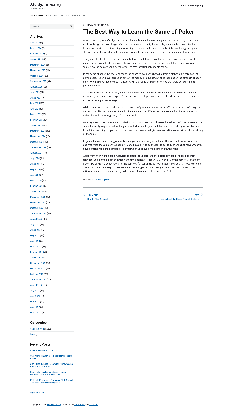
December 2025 (38, 64)
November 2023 (37, 202)
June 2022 (35, 296)
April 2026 (35, 42)
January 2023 (36, 257)
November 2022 (37, 268)
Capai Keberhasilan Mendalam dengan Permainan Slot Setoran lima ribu (48, 373)
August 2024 (36, 153)
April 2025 (35, 109)
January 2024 (36, 191)
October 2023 (37, 208)
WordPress (79, 404)
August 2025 (36, 87)
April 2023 (35, 241)
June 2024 (35, 164)
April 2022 (35, 307)
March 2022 (36, 312)
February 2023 (37, 252)
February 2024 (37, 186)
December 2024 (38, 131)
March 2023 (36, 246)
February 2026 (37, 53)
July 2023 (35, 224)
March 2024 (36, 180)
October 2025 (37, 76)
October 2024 (37, 142)
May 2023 (35, 235)
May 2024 (35, 169)
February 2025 (37, 120)
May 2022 (35, 301)
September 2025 (38, 81)
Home (183, 5)
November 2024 (37, 136)
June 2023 (35, 230)
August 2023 (36, 219)
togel (32, 334)
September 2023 (38, 213)
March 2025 (36, 114)
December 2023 (38, 197)
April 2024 (35, 175)
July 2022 (35, 290)
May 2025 (35, 103)
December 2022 (38, 263)
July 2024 (35, 158)
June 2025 (35, 98)
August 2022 (36, 285)
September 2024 (38, 147)
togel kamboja (37, 392)
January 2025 (36, 125)
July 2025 (35, 92)
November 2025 (37, 70)
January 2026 (36, 59)
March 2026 (36, 48)
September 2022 (38, 279)
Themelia (93, 404)
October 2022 (37, 274)
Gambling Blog (195, 5)
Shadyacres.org (54, 404)
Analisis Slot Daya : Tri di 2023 (44, 350)
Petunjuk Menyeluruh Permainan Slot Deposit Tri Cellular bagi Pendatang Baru (51, 381)
